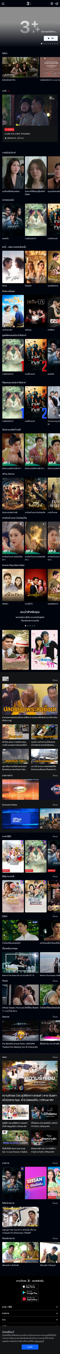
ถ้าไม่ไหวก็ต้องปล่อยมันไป (11, 943)
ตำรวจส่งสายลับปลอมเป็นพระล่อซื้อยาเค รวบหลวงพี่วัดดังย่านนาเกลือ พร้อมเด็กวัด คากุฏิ (29, 719)
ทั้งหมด (55, 680)
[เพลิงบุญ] (36, 311)
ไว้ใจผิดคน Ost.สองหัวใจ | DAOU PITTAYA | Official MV (44, 1124)
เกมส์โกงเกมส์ (52, 238)
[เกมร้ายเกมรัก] (13, 311)
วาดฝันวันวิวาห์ (30, 238)
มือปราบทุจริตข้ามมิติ (9, 512)
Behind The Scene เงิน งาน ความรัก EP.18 (18, 975)
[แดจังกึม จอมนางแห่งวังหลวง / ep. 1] (36, 896)
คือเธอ (4, 285)
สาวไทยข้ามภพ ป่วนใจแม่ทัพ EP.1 (12, 558)
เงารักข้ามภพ (52, 512)
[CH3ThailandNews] (20, 818)
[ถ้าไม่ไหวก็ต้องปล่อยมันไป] (20, 930)
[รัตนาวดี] (15, 650)
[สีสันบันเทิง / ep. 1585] (36, 1183)
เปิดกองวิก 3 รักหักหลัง (10, 1265)
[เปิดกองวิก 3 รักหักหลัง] (20, 1252)
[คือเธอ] (13, 267)
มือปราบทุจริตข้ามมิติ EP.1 (12, 468)
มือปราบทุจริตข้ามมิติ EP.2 (34, 468)
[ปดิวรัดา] (13, 585)
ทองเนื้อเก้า (29, 603)
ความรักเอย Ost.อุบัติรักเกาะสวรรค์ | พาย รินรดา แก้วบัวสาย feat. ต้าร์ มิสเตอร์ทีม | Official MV (29, 1098)
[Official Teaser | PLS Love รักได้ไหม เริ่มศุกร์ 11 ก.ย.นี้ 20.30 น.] (20, 995)
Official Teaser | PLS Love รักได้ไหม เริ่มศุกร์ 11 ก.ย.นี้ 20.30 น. (20, 1009)
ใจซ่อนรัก (28, 285)
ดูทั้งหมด (20, 138)
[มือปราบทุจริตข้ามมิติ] (13, 494)
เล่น (52, 38)
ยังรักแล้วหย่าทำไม (8, 80)
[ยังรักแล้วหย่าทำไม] (20, 67)
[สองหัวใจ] (13, 220)
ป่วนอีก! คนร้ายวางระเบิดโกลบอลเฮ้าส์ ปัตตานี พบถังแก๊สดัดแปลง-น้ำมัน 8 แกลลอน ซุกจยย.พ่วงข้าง (43, 744)
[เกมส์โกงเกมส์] (36, 355)
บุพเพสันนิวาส (53, 285)
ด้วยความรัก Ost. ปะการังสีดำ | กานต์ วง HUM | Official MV (43, 1150)
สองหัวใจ (5, 238)
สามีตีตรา (51, 329)
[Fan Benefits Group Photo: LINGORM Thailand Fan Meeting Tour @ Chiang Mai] (20, 1030)
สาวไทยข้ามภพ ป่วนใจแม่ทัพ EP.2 (35, 558)
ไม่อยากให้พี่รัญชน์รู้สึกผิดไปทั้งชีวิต (35, 193)
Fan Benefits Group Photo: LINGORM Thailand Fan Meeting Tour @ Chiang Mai (20, 1045)
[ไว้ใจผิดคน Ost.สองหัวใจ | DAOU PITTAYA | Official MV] (44, 1112)
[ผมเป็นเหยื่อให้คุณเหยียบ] (13, 172)
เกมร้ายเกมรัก (7, 329)
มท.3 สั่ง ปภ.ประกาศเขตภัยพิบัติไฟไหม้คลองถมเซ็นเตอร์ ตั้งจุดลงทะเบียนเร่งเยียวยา (44, 768)
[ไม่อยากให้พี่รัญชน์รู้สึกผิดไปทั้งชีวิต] (36, 172)
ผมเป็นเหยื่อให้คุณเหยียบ (11, 191)
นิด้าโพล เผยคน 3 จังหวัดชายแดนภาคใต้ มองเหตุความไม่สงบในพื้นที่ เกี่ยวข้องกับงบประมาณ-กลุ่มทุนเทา (14, 744)
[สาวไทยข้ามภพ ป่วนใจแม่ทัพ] (36, 494)
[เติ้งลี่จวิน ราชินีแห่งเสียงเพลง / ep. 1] (13, 896)
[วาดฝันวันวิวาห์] (36, 220)
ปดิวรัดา (5, 603)
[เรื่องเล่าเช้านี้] (20, 789)
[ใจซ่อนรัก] (36, 267)
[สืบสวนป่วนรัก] (44, 650)
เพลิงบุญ (28, 329)
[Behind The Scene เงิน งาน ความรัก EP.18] (20, 962)
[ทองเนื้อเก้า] (36, 585)
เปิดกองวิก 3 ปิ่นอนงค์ (48, 1265)
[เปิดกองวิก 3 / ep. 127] (13, 1183)
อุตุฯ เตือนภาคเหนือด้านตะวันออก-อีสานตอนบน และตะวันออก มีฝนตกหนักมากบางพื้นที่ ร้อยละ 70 (14, 768)
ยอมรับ (30, 1347)
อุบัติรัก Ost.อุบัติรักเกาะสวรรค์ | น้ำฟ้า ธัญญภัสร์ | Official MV (15, 1124)
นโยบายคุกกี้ (39, 1341)
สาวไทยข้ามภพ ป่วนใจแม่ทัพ (35, 512)
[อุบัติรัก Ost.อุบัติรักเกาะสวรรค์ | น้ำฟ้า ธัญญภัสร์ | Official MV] (15, 1112)
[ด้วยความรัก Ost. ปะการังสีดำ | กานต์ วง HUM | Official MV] (44, 1137)
